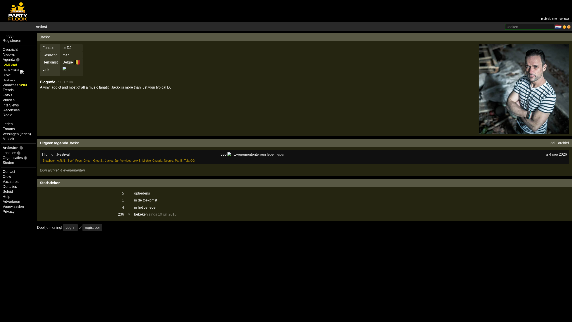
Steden (8, 163)
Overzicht (10, 49)
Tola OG (189, 160)
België (68, 62)
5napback (49, 160)
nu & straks (11, 70)
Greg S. (98, 160)
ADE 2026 (10, 64)
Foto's (7, 95)
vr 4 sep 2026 (556, 154)
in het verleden (146, 207)
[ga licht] (564, 27)
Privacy (9, 212)
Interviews (11, 105)
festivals (9, 80)
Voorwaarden (13, 207)
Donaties (10, 187)
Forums (9, 129)
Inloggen (10, 36)
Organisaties (13, 158)
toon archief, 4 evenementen (62, 170)
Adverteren (11, 201)
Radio (7, 115)
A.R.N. (61, 160)
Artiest (41, 27)
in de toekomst (145, 200)
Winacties (15, 85)
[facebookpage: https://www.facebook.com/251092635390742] (64, 72)
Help (6, 197)
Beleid (8, 191)
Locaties (9, 153)
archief (563, 143)
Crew (7, 176)
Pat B (178, 160)
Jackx (45, 37)
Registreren (12, 40)
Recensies (11, 110)
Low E (136, 160)
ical (552, 143)
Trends (8, 90)
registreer (92, 227)
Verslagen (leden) (17, 134)
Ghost (87, 160)
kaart (7, 75)
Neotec (168, 160)
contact (564, 18)
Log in (70, 227)
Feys (78, 160)
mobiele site (549, 18)
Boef (70, 160)
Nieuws (9, 54)
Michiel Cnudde (152, 160)
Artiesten (11, 148)
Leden (8, 124)
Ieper (280, 154)
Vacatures (11, 182)
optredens (142, 193)
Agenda (9, 59)
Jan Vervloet (123, 160)
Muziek (8, 139)
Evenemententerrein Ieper (254, 154)
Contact (9, 172)
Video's (9, 100)
